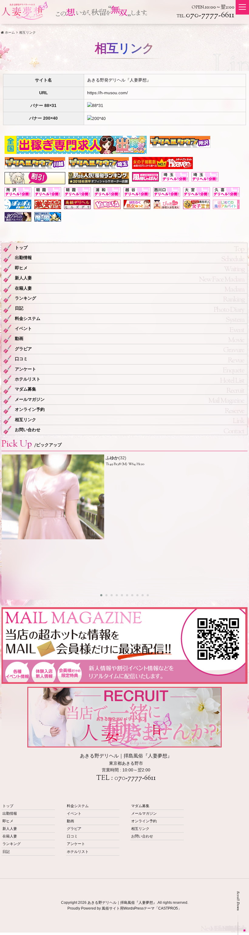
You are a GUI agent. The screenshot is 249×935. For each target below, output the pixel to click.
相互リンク (25, 420)
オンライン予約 (30, 409)
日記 (19, 308)
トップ (21, 247)
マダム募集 (25, 389)
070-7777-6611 (135, 778)
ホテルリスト (27, 379)
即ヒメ (21, 268)
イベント (23, 328)
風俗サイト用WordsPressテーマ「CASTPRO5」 (142, 908)
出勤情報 (23, 257)
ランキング (25, 298)
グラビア (23, 349)
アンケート (25, 369)
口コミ (21, 359)
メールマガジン (30, 399)
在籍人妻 (23, 288)
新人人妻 (23, 278)
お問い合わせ (27, 430)
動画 (19, 338)
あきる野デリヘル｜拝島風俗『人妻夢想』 (122, 902)
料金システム (27, 318)
